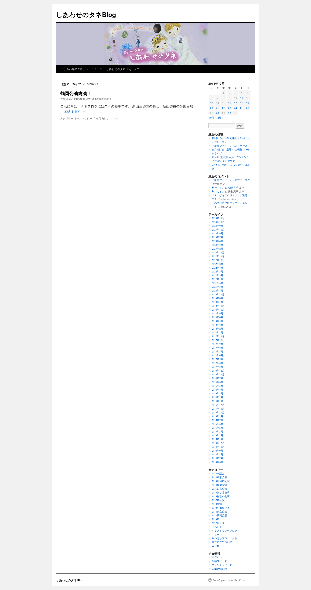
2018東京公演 (219, 511)
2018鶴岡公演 (219, 515)
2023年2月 (217, 248)
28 (217, 113)
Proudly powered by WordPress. (229, 580)
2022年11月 (218, 256)
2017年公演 (218, 500)
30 (229, 113)
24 (235, 108)
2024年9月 (217, 225)
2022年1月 (217, 279)
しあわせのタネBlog (86, 14)
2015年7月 (217, 420)
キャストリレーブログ (87, 118)
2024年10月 (218, 222)
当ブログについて (222, 542)
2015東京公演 (219, 488)
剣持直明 (233, 187)
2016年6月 (217, 382)
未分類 (215, 545)
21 (217, 108)
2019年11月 (218, 294)
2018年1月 (217, 332)
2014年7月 (217, 458)
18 (241, 103)
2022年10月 (218, 260)
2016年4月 (217, 389)
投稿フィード (219, 561)
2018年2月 (217, 328)
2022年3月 (217, 275)
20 (211, 108)
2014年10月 (218, 446)
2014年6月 (217, 462)
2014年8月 (217, 454)
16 (229, 103)
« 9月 (211, 117)
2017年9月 (217, 343)
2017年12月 (218, 336)
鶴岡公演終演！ (75, 93)
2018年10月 (218, 309)
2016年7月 (217, 378)
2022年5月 (217, 271)
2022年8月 (217, 263)
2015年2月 (217, 435)
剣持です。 (218, 187)
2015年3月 (217, 431)
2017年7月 (217, 351)
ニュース (217, 534)
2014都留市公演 (221, 481)
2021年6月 (217, 283)
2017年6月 (217, 355)
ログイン (217, 557)
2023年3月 (217, 244)
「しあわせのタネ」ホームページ (81, 69)
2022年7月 (217, 267)
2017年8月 (217, 347)
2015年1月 (217, 439)
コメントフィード (222, 565)
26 (247, 108)
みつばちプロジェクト (224, 538)
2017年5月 (217, 359)
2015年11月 (218, 408)
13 (211, 103)
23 (229, 108)
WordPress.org (219, 568)
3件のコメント (110, 118)
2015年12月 (218, 404)
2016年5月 (217, 385)
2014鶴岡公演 (219, 484)
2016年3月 (217, 393)
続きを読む (75, 111)
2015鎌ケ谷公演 (221, 492)
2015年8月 (217, 416)
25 (241, 108)
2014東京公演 (219, 477)
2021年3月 (217, 286)
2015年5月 (217, 427)
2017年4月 (217, 363)
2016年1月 (217, 401)
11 (241, 97)
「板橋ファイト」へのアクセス (229, 145)
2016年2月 (217, 397)
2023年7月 (217, 237)
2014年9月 (217, 450)
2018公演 (217, 504)
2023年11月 (218, 229)
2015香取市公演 (221, 496)
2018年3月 (217, 324)
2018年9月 (217, 313)
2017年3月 (217, 366)
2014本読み (218, 473)
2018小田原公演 (221, 507)
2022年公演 (218, 523)
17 (235, 103)
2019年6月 (217, 298)
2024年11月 (218, 218)
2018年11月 (218, 305)
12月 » (219, 117)
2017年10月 (218, 340)
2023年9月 (217, 233)
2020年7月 (217, 290)
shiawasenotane (101, 98)
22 (223, 108)
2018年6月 (217, 317)
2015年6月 (217, 424)
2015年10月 (218, 412)
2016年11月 (218, 374)
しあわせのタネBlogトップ (122, 69)
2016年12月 (218, 370)
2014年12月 (218, 443)
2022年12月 (218, 252)
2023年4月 (217, 241)
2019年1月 (217, 302)
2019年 (215, 519)
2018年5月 (217, 321)
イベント (217, 526)
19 (247, 103)
